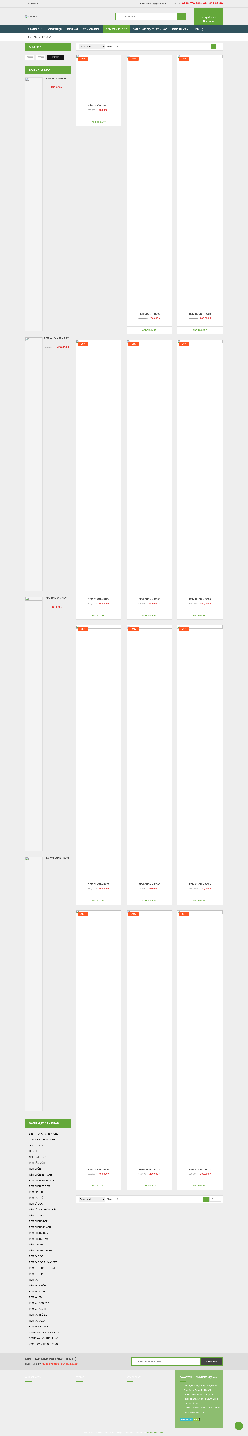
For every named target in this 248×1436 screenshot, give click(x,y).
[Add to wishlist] (117, 122)
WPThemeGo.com (155, 1433)
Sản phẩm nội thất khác (43, 1338)
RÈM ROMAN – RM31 (57, 598)
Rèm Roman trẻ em (40, 1250)
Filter (55, 57)
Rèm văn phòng (38, 1326)
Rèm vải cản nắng (56, 78)
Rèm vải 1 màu (37, 1285)
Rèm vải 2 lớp (37, 1291)
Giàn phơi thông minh (42, 1139)
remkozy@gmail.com (194, 1412)
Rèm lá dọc (36, 1204)
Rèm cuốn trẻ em (39, 1186)
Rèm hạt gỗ (36, 1198)
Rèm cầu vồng (37, 1163)
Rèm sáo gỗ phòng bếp (43, 1262)
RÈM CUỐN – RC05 (149, 599)
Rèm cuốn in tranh (40, 1174)
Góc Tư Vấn (36, 1145)
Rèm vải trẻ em (38, 1315)
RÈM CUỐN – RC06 (200, 599)
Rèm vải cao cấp (39, 1303)
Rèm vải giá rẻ (38, 1309)
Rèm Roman (36, 1244)
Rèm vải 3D (35, 1297)
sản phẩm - (208, 17)
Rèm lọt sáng (37, 1215)
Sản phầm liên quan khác (44, 1332)
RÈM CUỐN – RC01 (98, 105)
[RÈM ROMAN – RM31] (34, 724)
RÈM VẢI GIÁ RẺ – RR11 (56, 338)
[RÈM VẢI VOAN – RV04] (34, 984)
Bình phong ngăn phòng (43, 1134)
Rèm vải (33, 1280)
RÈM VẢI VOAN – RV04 (57, 858)
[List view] (219, 46)
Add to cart (99, 122)
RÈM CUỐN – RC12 (200, 1169)
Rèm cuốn (35, 1169)
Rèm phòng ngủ (38, 1233)
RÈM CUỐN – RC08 (149, 884)
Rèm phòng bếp (38, 1221)
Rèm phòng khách (40, 1227)
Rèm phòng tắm (38, 1239)
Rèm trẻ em (36, 1274)
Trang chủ (33, 37)
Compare (80, 122)
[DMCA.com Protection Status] (190, 1419)
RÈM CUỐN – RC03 (200, 314)
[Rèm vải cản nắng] (34, 204)
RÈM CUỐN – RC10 (98, 1169)
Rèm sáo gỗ (36, 1256)
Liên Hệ (33, 1151)
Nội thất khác (37, 1157)
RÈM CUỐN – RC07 (98, 884)
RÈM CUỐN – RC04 (98, 599)
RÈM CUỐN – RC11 (149, 1169)
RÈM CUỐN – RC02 (149, 314)
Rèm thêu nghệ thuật (42, 1268)
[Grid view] (213, 46)
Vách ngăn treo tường (43, 1344)
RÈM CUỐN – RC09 (200, 884)
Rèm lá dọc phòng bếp (43, 1209)
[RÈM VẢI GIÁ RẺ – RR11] (34, 464)
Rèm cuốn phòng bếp (42, 1180)
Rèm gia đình (36, 1192)
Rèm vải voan (37, 1321)
